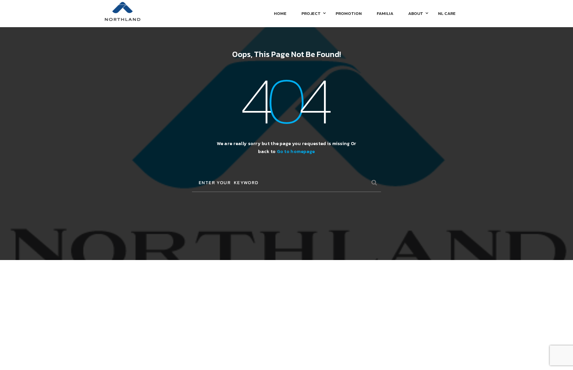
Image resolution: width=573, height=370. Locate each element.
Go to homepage (296, 151)
